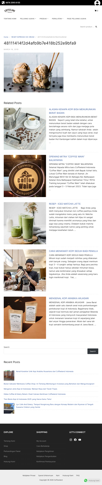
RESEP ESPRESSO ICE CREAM (22, 37)
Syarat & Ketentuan (45, 475)
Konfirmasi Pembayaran (46, 461)
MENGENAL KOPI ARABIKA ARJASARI (69, 298)
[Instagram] (70, 439)
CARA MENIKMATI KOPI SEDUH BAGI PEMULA (73, 251)
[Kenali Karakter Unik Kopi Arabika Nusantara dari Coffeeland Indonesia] (9, 375)
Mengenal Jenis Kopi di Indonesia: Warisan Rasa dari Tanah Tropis (30, 389)
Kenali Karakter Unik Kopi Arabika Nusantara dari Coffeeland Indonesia (44, 371)
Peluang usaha (27, 19)
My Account (41, 441)
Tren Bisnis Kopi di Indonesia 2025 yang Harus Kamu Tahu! (27, 399)
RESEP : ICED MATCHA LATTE (65, 204)
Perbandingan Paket (12, 451)
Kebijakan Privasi (29, 475)
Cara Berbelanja (42, 446)
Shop (6, 446)
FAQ (77, 475)
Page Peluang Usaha (76, 19)
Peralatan (57, 19)
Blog (5, 456)
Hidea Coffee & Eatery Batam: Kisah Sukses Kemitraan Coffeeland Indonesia (35, 394)
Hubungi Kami (9, 461)
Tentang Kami (10, 19)
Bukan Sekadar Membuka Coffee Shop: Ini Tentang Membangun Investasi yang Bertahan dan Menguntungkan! (49, 384)
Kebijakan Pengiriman (45, 451)
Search (6, 347)
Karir (58, 475)
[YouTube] (79, 439)
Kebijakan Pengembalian (46, 456)
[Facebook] (75, 439)
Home (6, 37)
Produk (43, 19)
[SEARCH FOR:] (88, 27)
